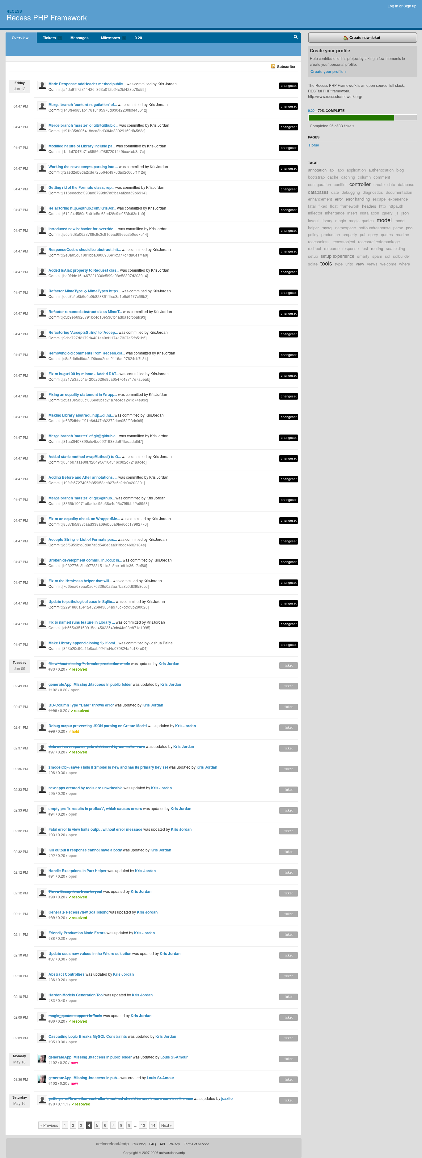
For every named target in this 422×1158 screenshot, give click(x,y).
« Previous (49, 1125)
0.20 (138, 37)
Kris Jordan (168, 663)
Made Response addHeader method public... (87, 84)
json (405, 213)
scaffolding (395, 248)
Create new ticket (364, 37)
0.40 (61, 1000)
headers (369, 206)
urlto (349, 264)
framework (349, 206)
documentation (399, 192)
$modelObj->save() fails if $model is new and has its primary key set (108, 767)
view (360, 264)
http (382, 206)
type (339, 264)
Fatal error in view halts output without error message (95, 829)
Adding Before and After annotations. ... (83, 477)
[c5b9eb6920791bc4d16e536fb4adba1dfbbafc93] (104, 317)
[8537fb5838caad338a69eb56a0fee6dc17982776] (105, 524)
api (332, 170)
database (406, 184)
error (339, 199)
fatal (312, 206)
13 (143, 1125)
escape (379, 199)
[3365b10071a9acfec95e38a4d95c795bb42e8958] (105, 503)
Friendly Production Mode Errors (77, 932)
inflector (315, 213)
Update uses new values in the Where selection (90, 953)
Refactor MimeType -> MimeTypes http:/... (85, 291)
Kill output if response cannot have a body (85, 850)
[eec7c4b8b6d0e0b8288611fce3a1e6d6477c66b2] (105, 296)
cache (332, 177)
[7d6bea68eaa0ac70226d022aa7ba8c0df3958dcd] (105, 586)
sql (387, 256)
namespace (345, 228)
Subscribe (286, 66)
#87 (52, 958)
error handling (358, 199)
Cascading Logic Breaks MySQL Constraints (88, 1036)
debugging (351, 192)
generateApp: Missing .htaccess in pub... (84, 1077)
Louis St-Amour (174, 1057)
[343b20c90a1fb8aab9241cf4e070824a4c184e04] (104, 648)
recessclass (319, 241)
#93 (52, 834)
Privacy (174, 1143)
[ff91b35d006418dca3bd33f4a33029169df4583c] (103, 130)
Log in (393, 5)
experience (398, 199)
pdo (409, 228)
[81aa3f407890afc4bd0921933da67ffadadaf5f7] (102, 441)
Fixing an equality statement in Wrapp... (83, 394)
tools (326, 263)
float (334, 206)
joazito (227, 1098)
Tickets (46, 38)
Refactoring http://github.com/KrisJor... (82, 208)
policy (313, 234)
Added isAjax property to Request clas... (84, 270)
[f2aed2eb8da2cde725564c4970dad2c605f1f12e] (104, 172)
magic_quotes (361, 220)
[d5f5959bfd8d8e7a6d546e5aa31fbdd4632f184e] (104, 544)
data (391, 184)
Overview (20, 37)
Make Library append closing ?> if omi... (83, 643)
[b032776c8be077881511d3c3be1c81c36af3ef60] (104, 565)
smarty (363, 256)
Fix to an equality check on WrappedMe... (84, 518)
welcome (388, 264)
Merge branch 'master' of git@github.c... (83, 125)
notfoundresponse (374, 228)
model (384, 220)
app (340, 170)
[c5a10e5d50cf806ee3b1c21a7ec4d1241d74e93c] (105, 399)
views (372, 264)
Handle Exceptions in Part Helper (78, 870)
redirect (314, 248)
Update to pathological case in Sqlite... (82, 601)
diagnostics (373, 192)
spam (377, 256)
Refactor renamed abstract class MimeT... (85, 311)
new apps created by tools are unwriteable (86, 788)
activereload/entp (112, 1144)
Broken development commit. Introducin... (85, 560)
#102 (53, 689)
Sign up (409, 5)
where (404, 264)
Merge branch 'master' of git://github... (82, 498)
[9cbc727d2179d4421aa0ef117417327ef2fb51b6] (104, 337)
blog (400, 170)
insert (352, 213)
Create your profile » (328, 71)
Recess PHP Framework (46, 17)
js (397, 213)
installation (369, 213)
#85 (52, 1041)
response (350, 248)
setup (313, 256)
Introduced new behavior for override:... (83, 228)
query (373, 234)
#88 (52, 938)
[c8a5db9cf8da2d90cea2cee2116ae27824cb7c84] (105, 358)
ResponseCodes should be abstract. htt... (85, 249)
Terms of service (196, 1143)
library (327, 220)
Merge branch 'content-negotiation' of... (83, 104)
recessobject (343, 241)
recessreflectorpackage (379, 241)
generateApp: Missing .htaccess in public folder (90, 684)
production (330, 234)
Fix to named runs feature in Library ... (82, 622)
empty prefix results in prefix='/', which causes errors (95, 808)
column (364, 177)
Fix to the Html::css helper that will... (80, 580)
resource (332, 248)
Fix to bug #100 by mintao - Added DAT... (84, 373)
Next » (166, 1125)
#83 (52, 1000)
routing (377, 248)
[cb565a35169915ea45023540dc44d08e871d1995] (106, 627)
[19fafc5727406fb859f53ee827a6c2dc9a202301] (103, 482)
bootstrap (316, 177)
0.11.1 (63, 1103)
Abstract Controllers (67, 974)
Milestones (107, 38)
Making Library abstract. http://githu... (81, 415)
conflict (340, 184)
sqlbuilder (401, 256)
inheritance (334, 213)
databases (318, 192)
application (356, 170)
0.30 (61, 772)
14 (153, 1125)
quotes (387, 234)
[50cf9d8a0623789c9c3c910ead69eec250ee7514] (105, 234)
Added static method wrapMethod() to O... (85, 456)
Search (296, 37)
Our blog (139, 1143)
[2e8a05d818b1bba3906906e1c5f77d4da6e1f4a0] (105, 254)
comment (381, 177)
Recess (14, 11)
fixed (323, 206)
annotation (317, 170)
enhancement (320, 199)
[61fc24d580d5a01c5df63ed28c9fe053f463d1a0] (103, 213)
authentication (381, 170)
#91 (52, 876)
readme (402, 234)
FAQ (152, 1143)
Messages (79, 37)
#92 (52, 855)
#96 (52, 772)
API (162, 1143)
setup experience (337, 255)
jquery (387, 213)
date (335, 192)
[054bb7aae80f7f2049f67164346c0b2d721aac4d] (104, 461)
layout (313, 220)
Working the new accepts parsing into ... (83, 166)
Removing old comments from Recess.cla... (87, 353)
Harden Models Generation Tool (76, 995)
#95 (52, 793)
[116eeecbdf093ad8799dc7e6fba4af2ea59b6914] (104, 192)
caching (348, 177)
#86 (52, 979)
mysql (327, 228)
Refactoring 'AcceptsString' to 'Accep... (83, 332)
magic (340, 220)
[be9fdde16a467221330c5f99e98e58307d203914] (105, 275)
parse (398, 228)
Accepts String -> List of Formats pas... (83, 539)
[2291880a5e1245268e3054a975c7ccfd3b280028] (105, 606)
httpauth (396, 206)
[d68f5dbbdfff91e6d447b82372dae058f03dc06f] (102, 420)
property (350, 234)
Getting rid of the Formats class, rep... (81, 187)
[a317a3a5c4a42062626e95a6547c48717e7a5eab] (106, 379)
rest (364, 248)
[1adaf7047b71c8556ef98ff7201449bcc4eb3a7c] (103, 151)
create (379, 184)
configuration (319, 184)
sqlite (313, 264)
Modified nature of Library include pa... (82, 146)
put (362, 234)
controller (360, 184)
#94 (52, 814)
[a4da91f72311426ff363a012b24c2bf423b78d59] (104, 89)
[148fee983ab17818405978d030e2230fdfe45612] (104, 109)
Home (314, 144)
